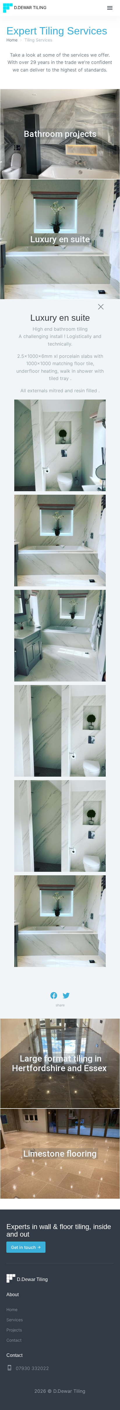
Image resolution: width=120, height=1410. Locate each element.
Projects (14, 1329)
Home (11, 39)
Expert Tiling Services (56, 31)
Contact (14, 1340)
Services (14, 1319)
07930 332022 (32, 1368)
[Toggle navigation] (110, 8)
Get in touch (24, 1247)
